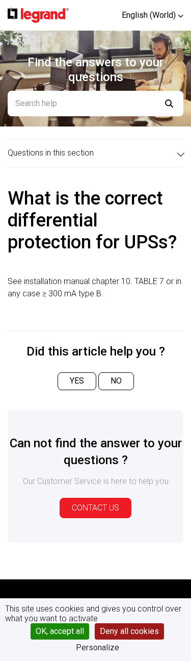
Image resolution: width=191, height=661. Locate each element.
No (116, 381)
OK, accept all (60, 631)
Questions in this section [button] (51, 153)
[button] (152, 15)
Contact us (95, 508)
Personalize (97, 647)
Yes (77, 381)
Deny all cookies (129, 631)
